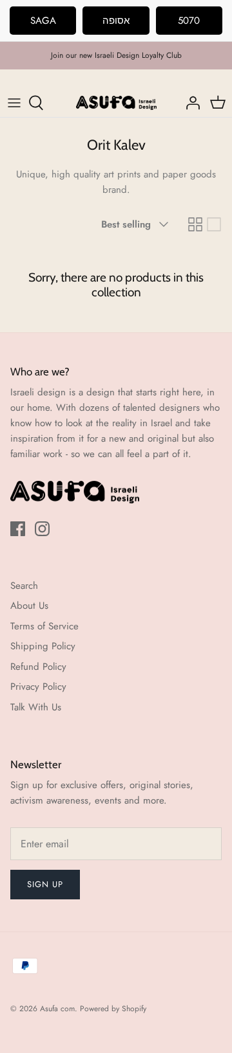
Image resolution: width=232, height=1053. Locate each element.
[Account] (189, 103)
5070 (189, 21)
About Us (29, 605)
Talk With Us (35, 707)
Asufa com (57, 1008)
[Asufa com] (116, 103)
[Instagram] (42, 528)
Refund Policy (38, 667)
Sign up (45, 884)
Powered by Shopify (113, 1008)
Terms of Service (44, 626)
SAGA (43, 21)
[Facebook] (17, 528)
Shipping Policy (42, 646)
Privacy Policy (38, 687)
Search (24, 586)
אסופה (116, 21)
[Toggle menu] (14, 103)
